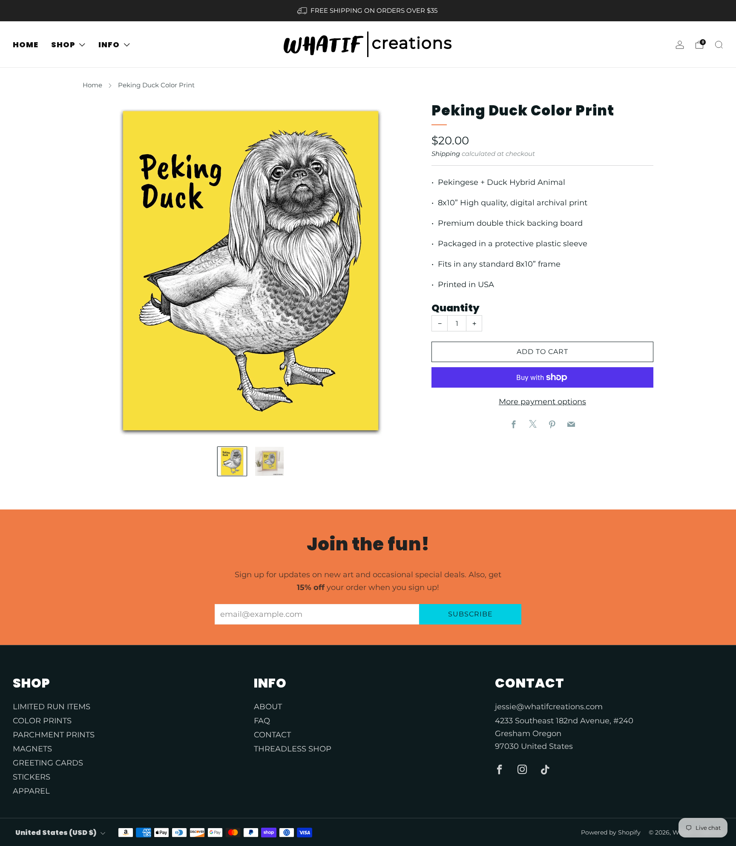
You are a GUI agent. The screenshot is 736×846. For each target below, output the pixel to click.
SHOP (63, 44)
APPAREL (31, 791)
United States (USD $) (56, 832)
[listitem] (368, 10)
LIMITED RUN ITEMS (51, 706)
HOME (25, 44)
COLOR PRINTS (42, 720)
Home (92, 85)
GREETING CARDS (48, 763)
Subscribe (470, 614)
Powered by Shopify (611, 832)
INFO (109, 44)
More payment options (542, 401)
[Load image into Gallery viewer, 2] (270, 461)
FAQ (262, 720)
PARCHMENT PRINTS (54, 735)
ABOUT (268, 706)
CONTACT (272, 735)
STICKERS (31, 777)
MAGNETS (32, 749)
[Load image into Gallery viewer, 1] (232, 461)
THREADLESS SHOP (292, 749)
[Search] (719, 44)
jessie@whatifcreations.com (549, 706)
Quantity (455, 308)
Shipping (445, 154)
